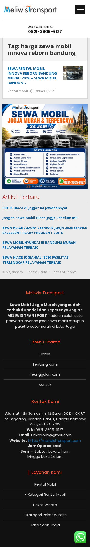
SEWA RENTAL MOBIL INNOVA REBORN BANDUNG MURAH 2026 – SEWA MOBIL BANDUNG (32, 75)
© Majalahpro (12, 272)
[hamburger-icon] (80, 9)
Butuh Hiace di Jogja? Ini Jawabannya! (34, 208)
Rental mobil (17, 91)
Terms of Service (64, 272)
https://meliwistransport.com (54, 440)
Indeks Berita (37, 272)
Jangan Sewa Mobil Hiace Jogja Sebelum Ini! (39, 217)
